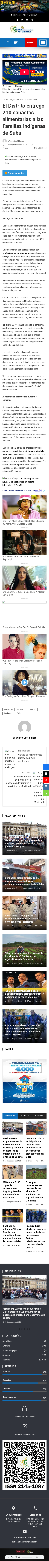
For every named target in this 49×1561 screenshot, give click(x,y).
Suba (35, 100)
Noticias (28, 100)
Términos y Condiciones (25, 1434)
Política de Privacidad (24, 1416)
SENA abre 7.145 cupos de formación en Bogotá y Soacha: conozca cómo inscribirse (22, 918)
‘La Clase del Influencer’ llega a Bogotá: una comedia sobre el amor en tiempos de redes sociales (24, 993)
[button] (24, 6)
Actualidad (7, 100)
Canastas (21, 709)
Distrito (33, 709)
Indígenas (8, 713)
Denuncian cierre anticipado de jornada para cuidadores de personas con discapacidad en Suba (24, 881)
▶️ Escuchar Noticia (15, 173)
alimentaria (9, 709)
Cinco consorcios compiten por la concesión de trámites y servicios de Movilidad (18, 780)
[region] (24, 6)
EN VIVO (30, 42)
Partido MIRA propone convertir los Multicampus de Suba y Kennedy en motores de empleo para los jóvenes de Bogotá (12, 1147)
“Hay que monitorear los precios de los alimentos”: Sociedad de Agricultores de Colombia (24, 956)
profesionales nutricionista (15, 253)
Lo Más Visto (18, 100)
